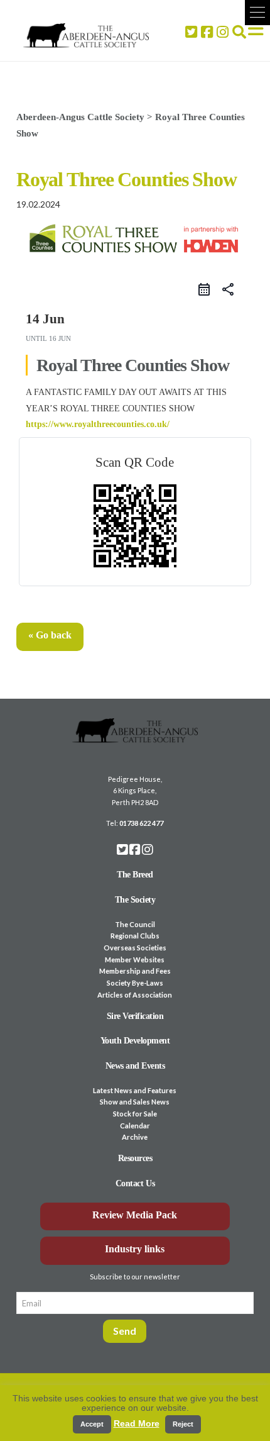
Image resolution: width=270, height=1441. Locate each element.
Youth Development (135, 1040)
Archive (135, 1137)
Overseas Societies (135, 947)
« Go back (50, 635)
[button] (257, 12)
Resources (135, 1158)
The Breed (135, 874)
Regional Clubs (135, 936)
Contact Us (135, 1183)
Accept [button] (92, 1424)
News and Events (135, 1066)
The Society (135, 899)
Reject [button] (183, 1424)
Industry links (135, 1248)
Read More (136, 1423)
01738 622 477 (141, 823)
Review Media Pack (134, 1215)
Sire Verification (135, 1016)
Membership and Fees (135, 971)
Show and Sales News (135, 1102)
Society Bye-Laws (135, 983)
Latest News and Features (134, 1090)
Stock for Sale (135, 1114)
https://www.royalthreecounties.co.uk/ (98, 424)
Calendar (135, 1125)
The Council (135, 924)
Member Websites (135, 959)
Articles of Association (134, 995)
